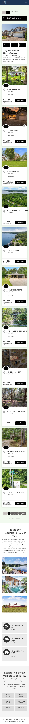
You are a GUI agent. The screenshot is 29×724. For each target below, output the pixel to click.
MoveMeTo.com (21, 543)
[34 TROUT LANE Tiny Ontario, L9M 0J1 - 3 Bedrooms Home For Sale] (14, 116)
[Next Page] (8, 12)
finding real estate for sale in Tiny (16, 545)
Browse (7, 44)
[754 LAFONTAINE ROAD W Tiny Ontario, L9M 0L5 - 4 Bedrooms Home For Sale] (14, 437)
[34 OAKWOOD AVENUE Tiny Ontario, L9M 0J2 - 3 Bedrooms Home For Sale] (14, 276)
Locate (15, 44)
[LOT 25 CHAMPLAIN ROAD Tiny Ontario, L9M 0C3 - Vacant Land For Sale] (14, 397)
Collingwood (21, 702)
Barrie (21, 695)
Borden (8, 702)
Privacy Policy (12, 721)
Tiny (6, 85)
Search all (21, 708)
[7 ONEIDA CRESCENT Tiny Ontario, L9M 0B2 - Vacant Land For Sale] (14, 358)
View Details (20, 100)
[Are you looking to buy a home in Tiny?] (14, 627)
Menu (25, 2)
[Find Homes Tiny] (14, 565)
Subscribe (21, 45)
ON (9, 518)
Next (23, 513)
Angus (8, 695)
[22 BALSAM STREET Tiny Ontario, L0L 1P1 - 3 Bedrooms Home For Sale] (14, 75)
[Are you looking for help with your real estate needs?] (14, 654)
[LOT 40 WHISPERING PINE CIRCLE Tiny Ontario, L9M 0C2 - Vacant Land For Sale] (14, 197)
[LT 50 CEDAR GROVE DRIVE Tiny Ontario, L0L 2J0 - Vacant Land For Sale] (14, 478)
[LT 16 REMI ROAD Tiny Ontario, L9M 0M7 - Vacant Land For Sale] (14, 236)
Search (6, 721)
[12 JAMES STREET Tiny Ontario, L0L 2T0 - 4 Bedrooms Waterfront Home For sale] (14, 157)
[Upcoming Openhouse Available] (24, 125)
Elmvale (8, 708)
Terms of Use (20, 721)
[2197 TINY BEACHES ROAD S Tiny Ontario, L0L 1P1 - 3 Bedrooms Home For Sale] (14, 317)
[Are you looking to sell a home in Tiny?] (14, 640)
